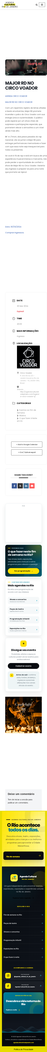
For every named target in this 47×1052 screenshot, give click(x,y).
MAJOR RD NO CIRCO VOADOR (18, 102)
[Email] (32, 485)
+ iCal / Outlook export (27, 452)
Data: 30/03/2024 (13, 226)
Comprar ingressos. (14, 232)
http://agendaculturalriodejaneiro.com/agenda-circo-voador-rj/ (29, 394)
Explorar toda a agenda (22, 898)
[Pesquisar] (37, 5)
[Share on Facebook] (14, 485)
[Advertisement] (23, 34)
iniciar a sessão (21, 799)
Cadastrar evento (23, 666)
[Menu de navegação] (42, 4)
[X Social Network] (20, 485)
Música (22, 415)
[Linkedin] (26, 485)
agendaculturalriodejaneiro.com (23, 1042)
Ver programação (23, 571)
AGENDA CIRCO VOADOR (16, 96)
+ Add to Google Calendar (26, 444)
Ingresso (21, 336)
